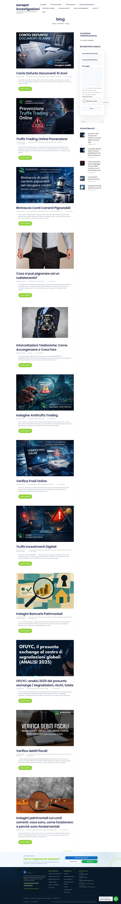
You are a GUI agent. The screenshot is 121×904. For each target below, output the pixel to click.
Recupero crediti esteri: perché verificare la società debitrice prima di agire (94, 138)
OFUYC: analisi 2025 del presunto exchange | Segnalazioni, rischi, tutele (44, 683)
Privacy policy (26, 898)
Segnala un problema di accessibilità (44, 898)
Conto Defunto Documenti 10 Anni (41, 73)
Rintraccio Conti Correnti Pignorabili (43, 208)
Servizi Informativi (58, 142)
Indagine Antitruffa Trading (37, 415)
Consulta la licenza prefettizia (30, 888)
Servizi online (67, 892)
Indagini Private (48, 142)
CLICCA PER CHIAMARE (87, 40)
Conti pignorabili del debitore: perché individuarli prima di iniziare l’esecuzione (94, 152)
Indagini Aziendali (63, 754)
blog (59, 76)
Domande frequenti (68, 879)
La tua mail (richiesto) (89, 60)
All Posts (61, 24)
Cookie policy (33, 898)
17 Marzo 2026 (91, 190)
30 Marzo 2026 (92, 181)
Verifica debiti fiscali (31, 751)
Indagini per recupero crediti (55, 873)
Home (54, 24)
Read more (25, 89)
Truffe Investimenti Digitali (36, 547)
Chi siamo (66, 873)
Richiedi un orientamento (81, 857)
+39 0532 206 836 (83, 874)
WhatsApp (89, 861)
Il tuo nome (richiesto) (90, 53)
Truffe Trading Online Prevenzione (41, 139)
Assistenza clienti (68, 889)
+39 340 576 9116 (83, 877)
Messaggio (86, 66)
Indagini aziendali (53, 882)
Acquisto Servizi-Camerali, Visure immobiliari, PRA (41, 754)
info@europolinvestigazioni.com (86, 880)
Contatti (65, 886)
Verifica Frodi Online (31, 481)
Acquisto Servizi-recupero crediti (49, 76)
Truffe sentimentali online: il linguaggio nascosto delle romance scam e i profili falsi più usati (94, 166)
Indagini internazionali (54, 884)
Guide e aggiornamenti (81, 8)
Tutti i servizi (51, 887)
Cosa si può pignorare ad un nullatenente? (37, 275)
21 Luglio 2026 (91, 144)
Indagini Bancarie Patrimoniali (39, 614)
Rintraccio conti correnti (54, 876)
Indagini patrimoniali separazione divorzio (94, 187)
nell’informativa (87, 97)
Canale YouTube (56, 898)
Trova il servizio (73, 861)
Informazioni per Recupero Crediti (39, 688)
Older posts (67, 851)
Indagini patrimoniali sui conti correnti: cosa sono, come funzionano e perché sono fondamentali (44, 822)
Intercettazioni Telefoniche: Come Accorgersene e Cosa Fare (41, 347)
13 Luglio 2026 (91, 157)
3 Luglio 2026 (91, 172)
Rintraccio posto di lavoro (54, 879)
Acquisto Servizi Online (34, 76)
